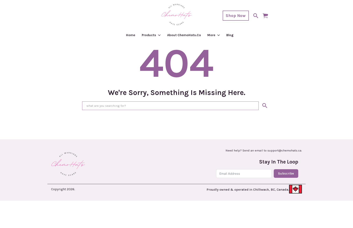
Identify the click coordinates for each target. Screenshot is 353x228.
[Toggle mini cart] (265, 15)
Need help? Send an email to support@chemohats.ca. (264, 150)
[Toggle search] (255, 16)
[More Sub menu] (218, 35)
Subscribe (286, 173)
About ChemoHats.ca (184, 35)
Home (130, 35)
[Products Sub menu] (159, 35)
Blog (229, 35)
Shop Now (236, 15)
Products (149, 35)
